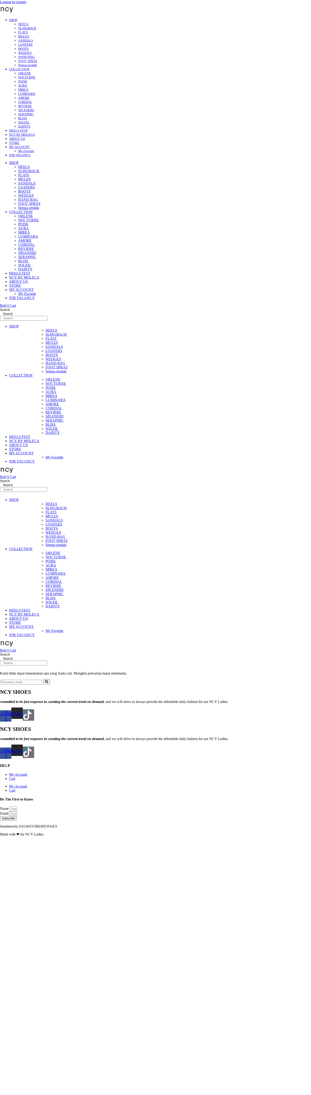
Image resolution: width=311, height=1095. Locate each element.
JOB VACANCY (20, 155)
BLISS (22, 118)
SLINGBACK (27, 28)
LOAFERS (25, 44)
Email (4, 813)
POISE (22, 81)
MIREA (23, 89)
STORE (14, 143)
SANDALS (25, 40)
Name (5, 809)
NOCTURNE (27, 77)
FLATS (23, 32)
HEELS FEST (18, 130)
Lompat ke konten (13, 2)
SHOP (13, 20)
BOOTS (23, 48)
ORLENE (24, 73)
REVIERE (25, 106)
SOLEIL (24, 122)
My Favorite (26, 151)
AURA (22, 85)
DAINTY (24, 126)
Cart (12, 778)
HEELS (23, 24)
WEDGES (25, 53)
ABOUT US (17, 139)
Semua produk (27, 65)
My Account (18, 774)
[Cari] (46, 682)
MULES (23, 36)
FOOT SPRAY (28, 61)
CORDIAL (25, 102)
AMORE (24, 98)
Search (5, 310)
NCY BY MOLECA (22, 134)
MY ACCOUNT (19, 147)
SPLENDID (26, 110)
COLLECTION (19, 69)
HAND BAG (26, 57)
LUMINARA (26, 94)
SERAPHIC (26, 114)
